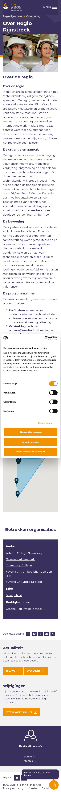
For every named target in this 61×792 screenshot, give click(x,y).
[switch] (53, 392)
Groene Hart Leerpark (20, 559)
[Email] (46, 634)
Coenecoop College (19, 565)
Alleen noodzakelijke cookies (30, 451)
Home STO (30, 760)
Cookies (32, 788)
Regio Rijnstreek (12, 16)
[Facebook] (34, 634)
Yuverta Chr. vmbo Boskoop (24, 581)
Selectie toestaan (30, 442)
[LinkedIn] (28, 634)
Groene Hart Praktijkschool (24, 609)
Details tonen (45, 423)
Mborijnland (14, 595)
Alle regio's (30, 756)
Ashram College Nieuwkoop (24, 553)
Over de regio (34, 16)
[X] (40, 634)
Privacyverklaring (13, 788)
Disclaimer (48, 788)
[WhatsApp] (52, 634)
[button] (17, 494)
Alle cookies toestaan (31, 432)
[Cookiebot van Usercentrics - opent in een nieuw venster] (45, 338)
